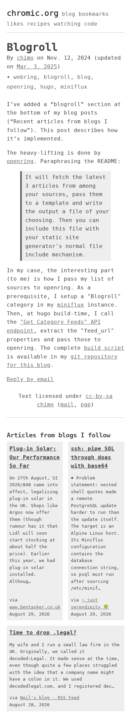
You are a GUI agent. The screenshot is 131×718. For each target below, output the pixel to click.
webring (25, 77)
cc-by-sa (99, 396)
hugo (47, 87)
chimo (25, 58)
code (90, 24)
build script (104, 348)
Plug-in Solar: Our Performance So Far (34, 457)
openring (20, 87)
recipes (38, 24)
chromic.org (32, 13)
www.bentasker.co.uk (34, 607)
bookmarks (94, 14)
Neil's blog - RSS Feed (49, 697)
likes (15, 24)
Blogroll (32, 47)
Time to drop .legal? (43, 632)
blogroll (57, 77)
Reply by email (30, 379)
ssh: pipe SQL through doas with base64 (93, 457)
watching (67, 24)
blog (68, 14)
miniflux (73, 87)
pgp (86, 404)
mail (67, 404)
